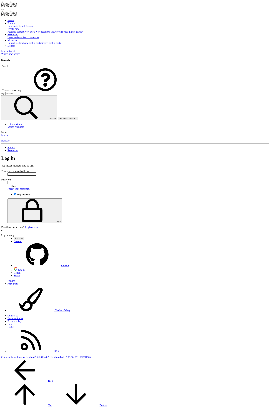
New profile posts (59, 31)
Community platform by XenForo (32, 357)
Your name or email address (15, 171)
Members (12, 40)
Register (5, 140)
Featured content (16, 31)
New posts (13, 26)
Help (10, 324)
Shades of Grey (62, 310)
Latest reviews (15, 37)
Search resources (30, 37)
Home (11, 20)
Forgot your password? (19, 188)
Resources (13, 34)
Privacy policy (15, 321)
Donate (11, 45)
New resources (43, 31)
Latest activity (76, 31)
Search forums (26, 26)
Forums (11, 23)
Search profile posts (51, 43)
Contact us (13, 315)
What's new (13, 29)
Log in (4, 135)
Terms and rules (15, 318)
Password (6, 179)
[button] (45, 90)
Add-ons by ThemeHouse (78, 357)
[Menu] (2, 9)
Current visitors (15, 43)
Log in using (7, 235)
